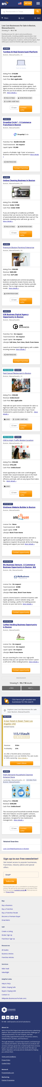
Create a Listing (7, 931)
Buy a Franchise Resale (10, 913)
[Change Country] (20, 3)
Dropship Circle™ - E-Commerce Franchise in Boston (17, 123)
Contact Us (5, 995)
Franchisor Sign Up (8, 939)
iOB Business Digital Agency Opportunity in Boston (16, 315)
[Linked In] (8, 1017)
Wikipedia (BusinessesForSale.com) (14, 998)
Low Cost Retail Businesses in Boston (16, 849)
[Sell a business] (28, 3)
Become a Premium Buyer (11, 916)
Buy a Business (7, 905)
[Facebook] (12, 1017)
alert (38, 18)
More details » (12, 93)
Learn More (21, 763)
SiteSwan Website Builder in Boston (19, 507)
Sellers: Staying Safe (9, 987)
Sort (22, 18)
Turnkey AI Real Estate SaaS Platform (20, 52)
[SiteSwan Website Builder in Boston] (21, 517)
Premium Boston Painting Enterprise (18, 247)
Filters (6, 18)
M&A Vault (5, 969)
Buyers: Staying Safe (9, 991)
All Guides (5, 950)
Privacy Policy (10, 892)
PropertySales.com (8, 1073)
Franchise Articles (8, 957)
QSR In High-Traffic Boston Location (18, 440)
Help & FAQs (6, 984)
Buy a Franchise (7, 909)
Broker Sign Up (7, 935)
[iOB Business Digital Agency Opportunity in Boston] (21, 327)
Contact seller (23, 108)
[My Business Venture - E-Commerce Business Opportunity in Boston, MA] (21, 577)
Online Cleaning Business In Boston (19, 180)
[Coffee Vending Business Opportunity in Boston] (21, 637)
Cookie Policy (6, 1063)
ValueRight (5, 972)
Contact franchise (21, 168)
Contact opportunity (21, 552)
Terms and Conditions (9, 1057)
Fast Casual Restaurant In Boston (17, 373)
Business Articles (7, 954)
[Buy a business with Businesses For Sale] (5, 3)
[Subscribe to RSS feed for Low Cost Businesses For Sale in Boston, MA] (16, 1017)
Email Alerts (6, 920)
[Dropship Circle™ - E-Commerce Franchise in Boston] (21, 134)
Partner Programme (8, 1080)
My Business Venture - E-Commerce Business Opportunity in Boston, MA (19, 566)
